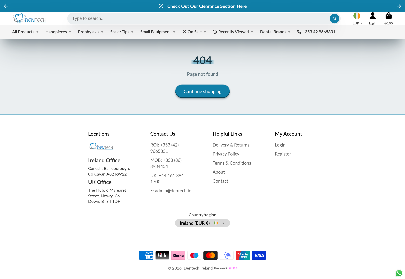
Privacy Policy (226, 153)
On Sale (195, 31)
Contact (220, 181)
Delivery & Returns (231, 144)
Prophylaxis (88, 31)
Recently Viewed (233, 31)
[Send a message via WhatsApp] (399, 273)
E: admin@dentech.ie (170, 190)
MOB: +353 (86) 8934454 (165, 163)
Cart (388, 18)
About (219, 172)
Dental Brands (273, 31)
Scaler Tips (119, 31)
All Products (23, 31)
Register (283, 153)
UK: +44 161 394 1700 (167, 178)
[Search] (334, 18)
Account (372, 18)
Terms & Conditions (232, 163)
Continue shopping (202, 91)
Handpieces (56, 31)
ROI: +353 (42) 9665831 (164, 148)
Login (280, 144)
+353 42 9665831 (319, 31)
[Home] (29, 18)
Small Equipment (155, 31)
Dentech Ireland (198, 268)
